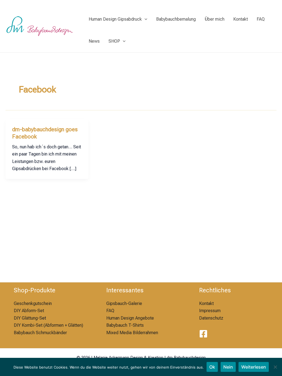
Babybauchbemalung (176, 19)
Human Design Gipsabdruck (115, 19)
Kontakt (240, 19)
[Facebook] (203, 333)
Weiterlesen (253, 367)
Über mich (214, 19)
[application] (144, 19)
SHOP (114, 41)
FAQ (261, 19)
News (94, 41)
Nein (228, 367)
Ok (212, 367)
